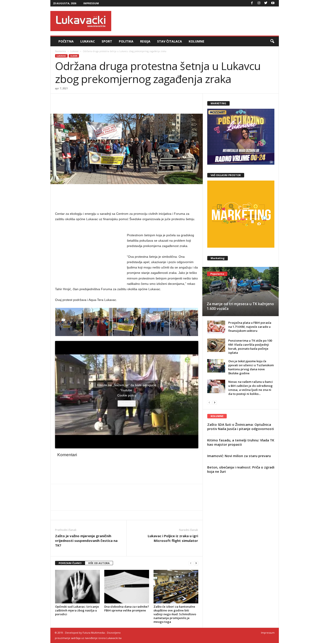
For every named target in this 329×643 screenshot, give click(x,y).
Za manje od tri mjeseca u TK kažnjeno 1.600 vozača (240, 306)
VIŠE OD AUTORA (99, 563)
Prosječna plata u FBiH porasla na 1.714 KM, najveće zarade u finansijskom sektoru (249, 327)
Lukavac (87, 41)
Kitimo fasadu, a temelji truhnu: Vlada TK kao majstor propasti (240, 442)
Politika (126, 41)
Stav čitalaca (169, 41)
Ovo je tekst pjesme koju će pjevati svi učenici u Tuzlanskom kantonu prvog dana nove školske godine (251, 367)
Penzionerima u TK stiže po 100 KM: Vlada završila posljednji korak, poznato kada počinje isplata (250, 347)
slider (73, 55)
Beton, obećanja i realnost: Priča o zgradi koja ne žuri (240, 469)
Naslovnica (60, 51)
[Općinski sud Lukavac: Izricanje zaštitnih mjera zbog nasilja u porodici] (77, 586)
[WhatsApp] (80, 100)
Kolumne (196, 41)
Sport (107, 41)
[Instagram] (259, 3)
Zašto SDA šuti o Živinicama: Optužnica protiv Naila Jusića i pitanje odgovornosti (240, 426)
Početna (66, 41)
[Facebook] (252, 3)
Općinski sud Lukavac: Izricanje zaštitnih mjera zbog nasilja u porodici (77, 610)
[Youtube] (273, 3)
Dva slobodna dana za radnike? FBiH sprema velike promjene (126, 608)
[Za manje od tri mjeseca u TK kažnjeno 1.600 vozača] (240, 291)
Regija (145, 41)
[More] (90, 100)
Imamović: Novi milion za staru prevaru (239, 456)
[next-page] (196, 563)
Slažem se (126, 403)
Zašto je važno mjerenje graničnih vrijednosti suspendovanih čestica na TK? (86, 540)
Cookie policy (126, 395)
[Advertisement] (197, 21)
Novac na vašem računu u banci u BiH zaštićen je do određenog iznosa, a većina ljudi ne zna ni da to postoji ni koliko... (250, 388)
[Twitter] (266, 3)
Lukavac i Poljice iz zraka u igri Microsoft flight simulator (173, 538)
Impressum (91, 3)
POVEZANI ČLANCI (70, 563)
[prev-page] (190, 563)
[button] (272, 41)
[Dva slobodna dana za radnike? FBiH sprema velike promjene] (126, 586)
